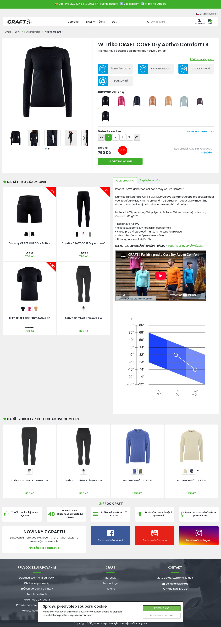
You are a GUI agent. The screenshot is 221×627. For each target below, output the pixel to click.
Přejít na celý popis (202, 59)
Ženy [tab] (102, 22)
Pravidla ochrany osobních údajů (36, 605)
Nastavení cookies (161, 615)
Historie (110, 589)
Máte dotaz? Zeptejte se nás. (175, 578)
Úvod (8, 31)
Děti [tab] (115, 22)
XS (101, 137)
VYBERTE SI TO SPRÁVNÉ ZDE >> (186, 246)
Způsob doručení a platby (37, 589)
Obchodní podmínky (37, 583)
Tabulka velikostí (37, 594)
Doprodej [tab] (74, 22)
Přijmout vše (161, 608)
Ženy (17, 31)
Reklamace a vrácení (37, 599)
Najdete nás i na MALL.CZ (37, 610)
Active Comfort (54, 31)
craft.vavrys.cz (137, 623)
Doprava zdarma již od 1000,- (37, 578)
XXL (137, 137)
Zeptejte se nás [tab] (150, 180)
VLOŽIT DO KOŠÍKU (120, 161)
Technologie (110, 583)
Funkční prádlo (32, 31)
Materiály (110, 578)
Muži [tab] (89, 22)
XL (129, 137)
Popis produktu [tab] (125, 180)
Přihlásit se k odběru (42, 548)
